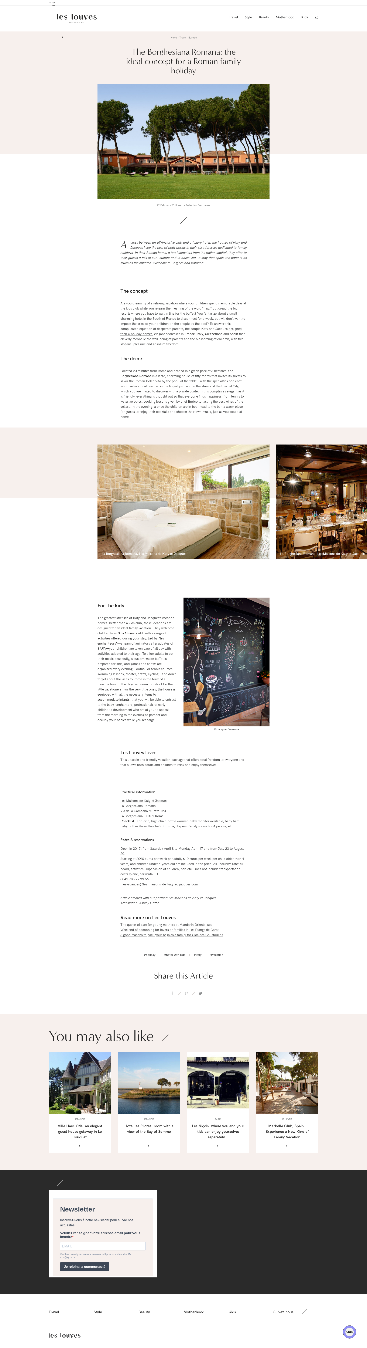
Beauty (264, 18)
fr (50, 2)
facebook (172, 994)
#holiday (149, 955)
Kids (304, 18)
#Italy (198, 955)
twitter (200, 994)
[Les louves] (77, 18)
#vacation (216, 955)
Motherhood (285, 18)
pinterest (186, 994)
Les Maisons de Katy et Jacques (143, 800)
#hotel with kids (174, 955)
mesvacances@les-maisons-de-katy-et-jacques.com (159, 884)
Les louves (64, 1335)
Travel (233, 18)
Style (248, 18)
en (53, 2)
